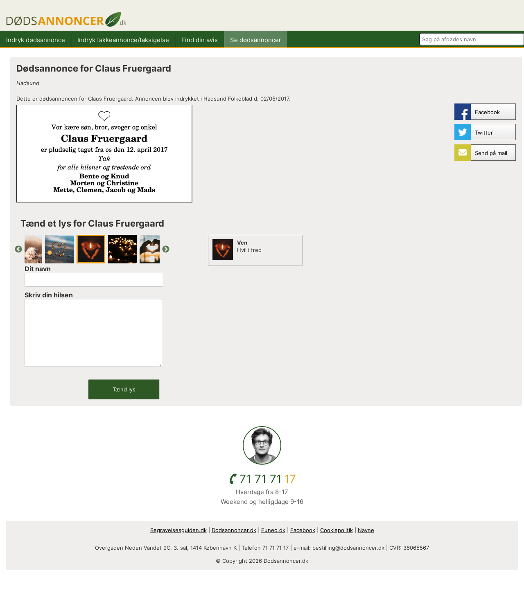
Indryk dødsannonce (35, 40)
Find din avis (199, 40)
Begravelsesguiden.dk (178, 530)
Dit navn (38, 269)
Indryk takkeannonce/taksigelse (123, 40)
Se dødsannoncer (255, 40)
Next (166, 249)
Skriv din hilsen (49, 295)
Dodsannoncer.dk (234, 530)
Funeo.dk (273, 530)
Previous (18, 249)
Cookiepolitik (336, 530)
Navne (366, 530)
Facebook (302, 530)
